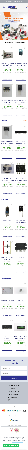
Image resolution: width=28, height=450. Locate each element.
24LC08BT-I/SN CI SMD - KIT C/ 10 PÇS (21, 179)
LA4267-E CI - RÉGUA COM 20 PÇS (7, 101)
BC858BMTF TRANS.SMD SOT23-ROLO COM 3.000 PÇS (7, 179)
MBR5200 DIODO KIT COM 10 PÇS (7, 258)
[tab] (14, 38)
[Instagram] (9, 399)
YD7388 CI (21, 257)
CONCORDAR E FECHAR (11, 446)
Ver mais (25, 120)
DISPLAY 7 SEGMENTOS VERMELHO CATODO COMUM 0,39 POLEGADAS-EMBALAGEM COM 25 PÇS (20, 301)
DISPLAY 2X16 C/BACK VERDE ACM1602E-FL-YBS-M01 (20, 337)
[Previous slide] (2, 26)
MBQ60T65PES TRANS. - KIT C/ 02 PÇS (21, 222)
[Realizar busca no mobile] (4, 7)
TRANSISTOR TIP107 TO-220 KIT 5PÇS (21, 64)
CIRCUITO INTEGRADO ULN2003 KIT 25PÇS (7, 337)
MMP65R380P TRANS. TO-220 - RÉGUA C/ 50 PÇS (20, 101)
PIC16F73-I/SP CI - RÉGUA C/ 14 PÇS (21, 142)
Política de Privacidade (17, 442)
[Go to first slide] (25, 26)
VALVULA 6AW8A (7, 221)
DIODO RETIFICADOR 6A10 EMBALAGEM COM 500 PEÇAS (7, 301)
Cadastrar (14, 378)
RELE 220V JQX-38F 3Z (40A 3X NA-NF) (7, 64)
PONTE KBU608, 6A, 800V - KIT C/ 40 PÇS (7, 142)
